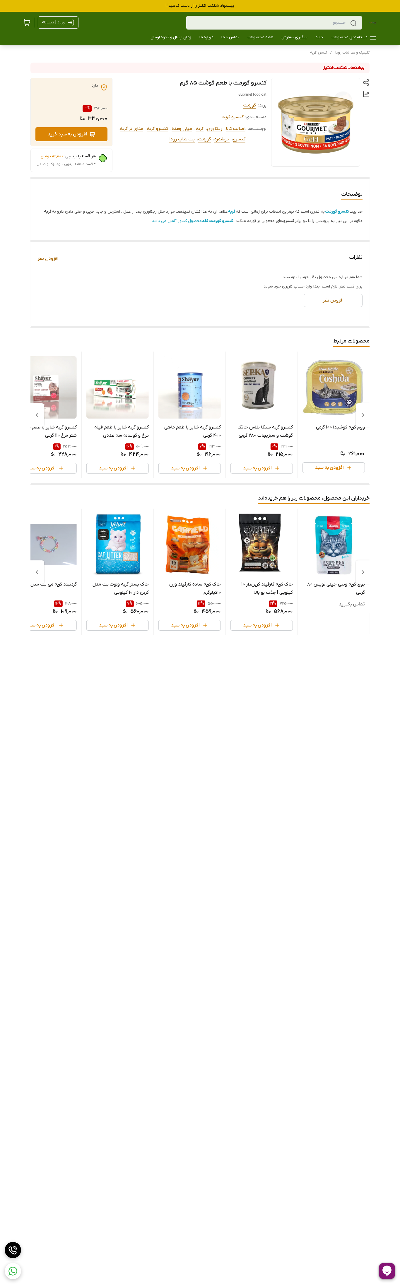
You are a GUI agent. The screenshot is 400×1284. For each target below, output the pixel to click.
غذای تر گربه (131, 129)
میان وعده (182, 129)
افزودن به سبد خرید (67, 134)
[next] (37, 415)
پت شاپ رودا (182, 139)
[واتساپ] (13, 1271)
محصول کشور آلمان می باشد (192, 221)
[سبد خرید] (26, 22)
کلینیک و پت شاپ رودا (352, 52)
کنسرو (239, 139)
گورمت (249, 105)
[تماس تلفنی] (13, 1250)
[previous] (363, 415)
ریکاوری (214, 129)
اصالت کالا (235, 129)
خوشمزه (222, 139)
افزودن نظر (47, 258)
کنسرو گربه (318, 52)
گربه (200, 129)
